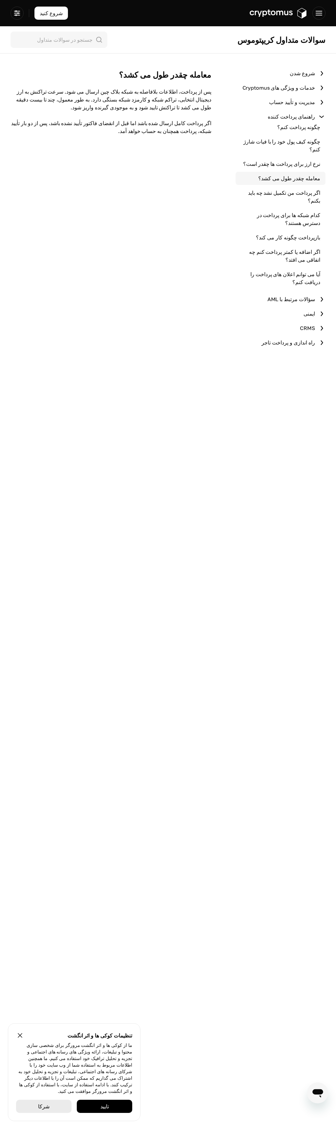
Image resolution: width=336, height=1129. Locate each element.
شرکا (44, 1106)
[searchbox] (58, 40)
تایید (104, 1106)
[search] (58, 40)
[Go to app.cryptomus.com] (278, 13)
